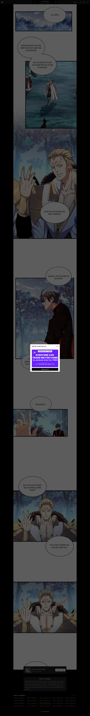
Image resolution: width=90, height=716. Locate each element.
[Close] (57, 346)
